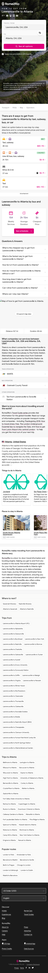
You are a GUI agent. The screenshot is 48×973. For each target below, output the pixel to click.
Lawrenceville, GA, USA (17, 27)
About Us (5, 927)
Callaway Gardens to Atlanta (13, 814)
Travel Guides (29, 914)
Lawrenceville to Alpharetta (13, 629)
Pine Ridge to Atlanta (37, 819)
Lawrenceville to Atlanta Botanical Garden (18, 748)
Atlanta (8, 441)
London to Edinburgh (10, 870)
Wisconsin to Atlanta (10, 773)
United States (19, 441)
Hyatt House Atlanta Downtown (11, 533)
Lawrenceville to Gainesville (13, 655)
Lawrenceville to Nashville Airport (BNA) (17, 722)
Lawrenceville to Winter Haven (14, 686)
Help (3, 934)
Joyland (6, 492)
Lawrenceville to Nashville (12, 644)
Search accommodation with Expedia (18, 54)
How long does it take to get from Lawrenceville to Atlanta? (16, 280)
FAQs (14, 108)
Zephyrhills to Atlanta (10, 793)
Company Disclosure (33, 964)
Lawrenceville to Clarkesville (13, 706)
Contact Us (28, 934)
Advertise (27, 931)
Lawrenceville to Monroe (33, 644)
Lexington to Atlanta (27, 762)
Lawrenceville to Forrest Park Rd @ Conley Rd (19, 738)
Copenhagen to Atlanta (26, 804)
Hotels (4, 911)
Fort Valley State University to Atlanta (16, 799)
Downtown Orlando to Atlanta (29, 809)
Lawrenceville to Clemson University (16, 732)
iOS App (7, 944)
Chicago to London (24, 865)
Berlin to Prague (8, 865)
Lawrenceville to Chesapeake (13, 727)
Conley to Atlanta (27, 783)
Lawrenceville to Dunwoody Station (16, 670)
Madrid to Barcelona (10, 875)
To (5, 34)
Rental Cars (28, 911)
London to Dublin (27, 870)
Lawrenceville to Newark (32, 680)
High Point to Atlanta (10, 778)
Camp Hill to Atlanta (10, 835)
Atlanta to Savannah (10, 609)
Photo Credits (7, 949)
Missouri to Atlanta (9, 768)
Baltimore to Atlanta (10, 762)
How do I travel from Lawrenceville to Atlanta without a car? (21, 272)
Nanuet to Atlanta (24, 840)
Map (21, 108)
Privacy (16, 968)
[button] (24, 46)
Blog (3, 918)
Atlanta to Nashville (27, 609)
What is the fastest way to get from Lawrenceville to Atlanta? (17, 257)
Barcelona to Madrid (10, 860)
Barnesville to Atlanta (10, 783)
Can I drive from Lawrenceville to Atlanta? (20, 288)
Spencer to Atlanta (9, 825)
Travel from (9, 23)
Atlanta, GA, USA (14, 38)
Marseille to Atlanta (33, 814)
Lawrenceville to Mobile (11, 717)
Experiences (6, 914)
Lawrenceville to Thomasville (13, 701)
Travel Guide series (20, 413)
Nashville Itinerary (25, 604)
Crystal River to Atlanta (11, 788)
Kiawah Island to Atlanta (27, 825)
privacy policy (27, 87)
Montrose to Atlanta (26, 830)
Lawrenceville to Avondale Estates (15, 712)
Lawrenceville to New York (34, 639)
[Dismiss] (44, 83)
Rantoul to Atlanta (9, 804)
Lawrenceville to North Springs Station (17, 743)
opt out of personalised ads (12, 89)
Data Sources (29, 949)
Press (26, 927)
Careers (5, 931)
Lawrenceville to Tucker (34, 655)
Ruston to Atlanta (9, 809)
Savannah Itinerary (9, 604)
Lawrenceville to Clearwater (13, 696)
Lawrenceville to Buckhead (12, 639)
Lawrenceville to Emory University (15, 665)
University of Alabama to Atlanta (31, 778)
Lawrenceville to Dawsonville (13, 634)
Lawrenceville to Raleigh (31, 675)
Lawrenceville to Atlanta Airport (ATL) (16, 623)
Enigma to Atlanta (9, 840)
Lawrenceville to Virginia (12, 680)
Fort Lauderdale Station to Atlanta (15, 819)
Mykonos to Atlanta (10, 830)
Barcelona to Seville (27, 860)
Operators (30, 108)
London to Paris (8, 855)
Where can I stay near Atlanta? (15, 294)
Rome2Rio (6, 558)
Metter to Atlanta (28, 788)
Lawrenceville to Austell (11, 660)
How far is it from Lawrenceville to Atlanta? (20, 265)
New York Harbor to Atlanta (29, 835)
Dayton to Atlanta (26, 773)
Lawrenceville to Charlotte (12, 649)
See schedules (22, 231)
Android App (30, 944)
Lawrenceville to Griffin (11, 675)
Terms (22, 968)
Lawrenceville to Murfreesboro (14, 691)
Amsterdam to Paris (24, 855)
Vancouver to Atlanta (26, 768)
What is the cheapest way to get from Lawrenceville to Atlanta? (18, 249)
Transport (5, 108)
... (11, 465)
